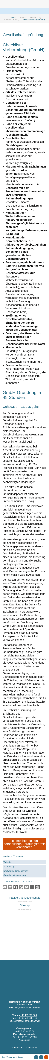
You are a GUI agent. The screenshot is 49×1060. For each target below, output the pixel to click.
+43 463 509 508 (28, 1015)
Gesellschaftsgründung (14, 875)
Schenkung (8, 866)
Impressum (17, 1047)
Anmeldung (24, 1040)
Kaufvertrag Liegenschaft (15, 871)
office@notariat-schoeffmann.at (24, 1021)
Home (13, 17)
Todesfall (7, 862)
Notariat (23, 17)
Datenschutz (31, 1047)
